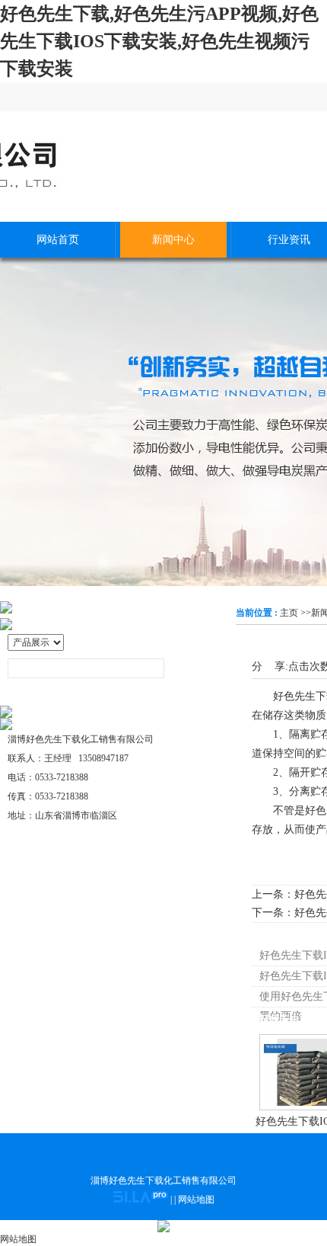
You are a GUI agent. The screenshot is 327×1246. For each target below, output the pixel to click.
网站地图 (196, 1199)
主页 (289, 612)
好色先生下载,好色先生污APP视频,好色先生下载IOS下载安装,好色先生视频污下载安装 (159, 41)
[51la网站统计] (140, 1199)
